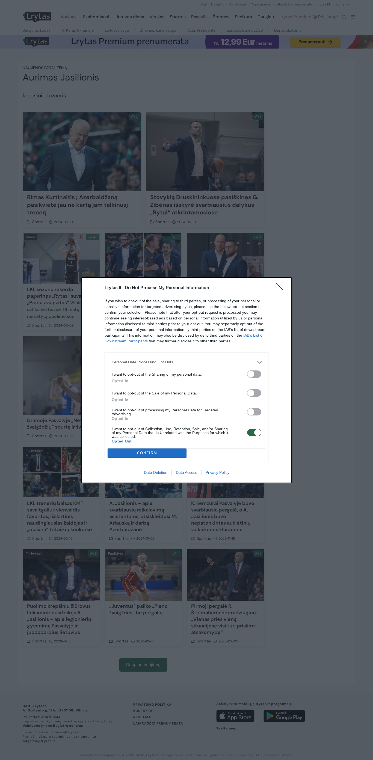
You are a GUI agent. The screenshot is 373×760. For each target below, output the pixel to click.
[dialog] (186, 380)
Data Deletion (155, 472)
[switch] (254, 374)
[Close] (281, 288)
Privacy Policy (217, 472)
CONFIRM (147, 453)
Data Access (186, 472)
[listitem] (186, 362)
